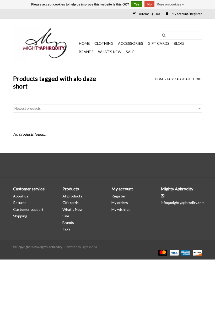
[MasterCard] (162, 252)
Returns (19, 202)
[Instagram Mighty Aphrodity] (121, 165)
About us (20, 196)
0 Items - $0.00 (149, 14)
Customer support (28, 209)
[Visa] (173, 252)
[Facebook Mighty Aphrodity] (94, 165)
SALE (130, 51)
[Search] (164, 35)
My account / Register (186, 14)
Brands (86, 51)
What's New (72, 209)
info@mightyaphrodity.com (183, 202)
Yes (136, 4)
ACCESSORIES (130, 43)
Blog (179, 43)
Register (118, 196)
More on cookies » (170, 4)
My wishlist (120, 209)
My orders (119, 202)
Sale (65, 216)
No (149, 4)
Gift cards (158, 43)
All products (72, 196)
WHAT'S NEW (109, 51)
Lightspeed (89, 247)
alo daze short (189, 79)
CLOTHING (104, 43)
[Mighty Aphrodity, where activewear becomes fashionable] (45, 43)
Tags (170, 79)
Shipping (20, 216)
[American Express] (185, 252)
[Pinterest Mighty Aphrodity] (112, 165)
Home (84, 43)
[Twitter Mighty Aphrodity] (103, 165)
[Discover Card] (196, 252)
